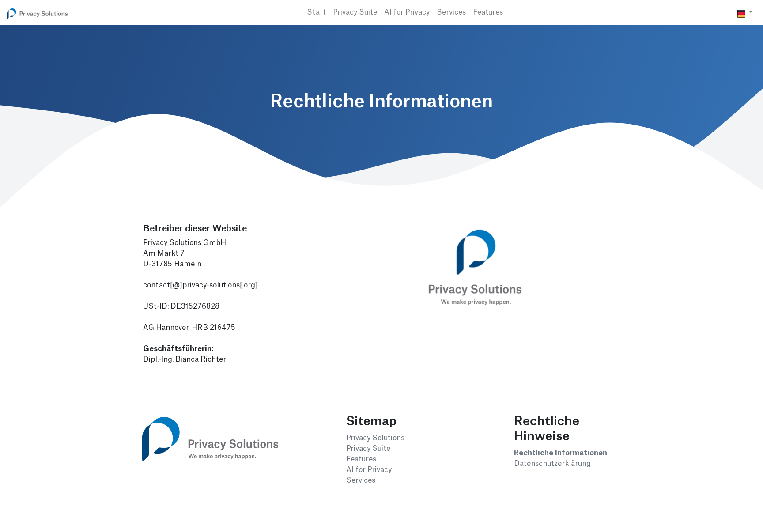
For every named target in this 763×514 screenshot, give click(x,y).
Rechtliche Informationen (560, 453)
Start (316, 12)
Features (488, 12)
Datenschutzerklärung (552, 463)
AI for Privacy (407, 12)
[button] (745, 12)
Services (451, 12)
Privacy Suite (355, 12)
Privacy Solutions (375, 438)
